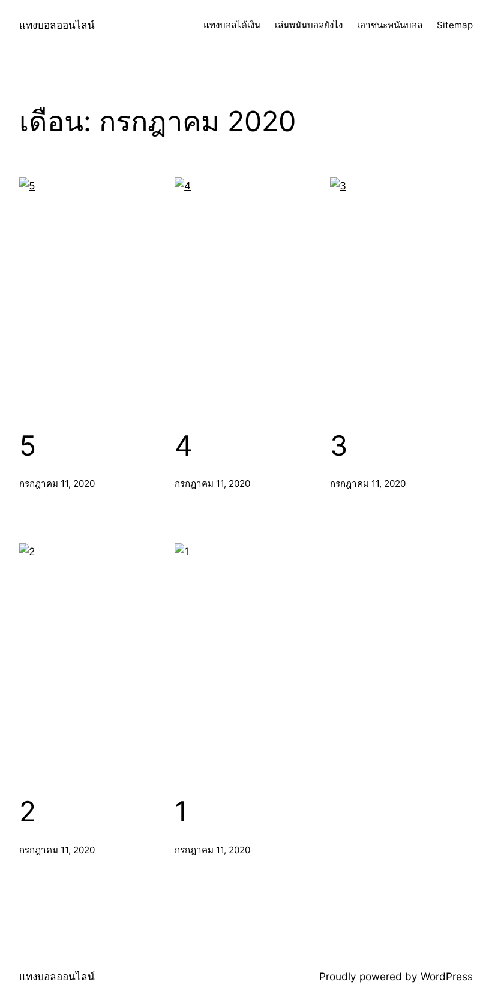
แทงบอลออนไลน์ (57, 25)
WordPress (447, 976)
